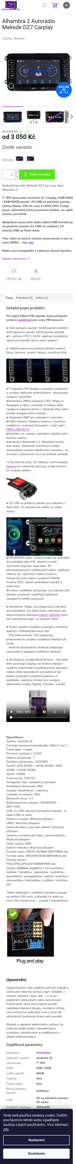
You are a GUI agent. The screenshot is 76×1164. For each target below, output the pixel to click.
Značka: (13, 38)
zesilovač (25, 320)
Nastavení (36, 1140)
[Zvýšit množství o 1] (17, 172)
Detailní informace (14, 258)
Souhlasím (36, 1153)
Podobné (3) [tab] (24, 297)
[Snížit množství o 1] (17, 176)
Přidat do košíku (39, 174)
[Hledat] (44, 5)
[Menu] (66, 5)
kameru (11, 466)
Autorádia (43, 1052)
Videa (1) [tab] (42, 297)
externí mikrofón (49, 614)
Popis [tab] (9, 297)
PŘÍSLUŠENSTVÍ (17, 429)
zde (6, 1129)
